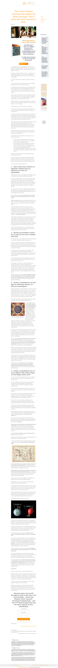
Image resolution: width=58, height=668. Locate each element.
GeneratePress (17, 665)
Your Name (23, 612)
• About (42, 16)
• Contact (47, 665)
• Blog (42, 18)
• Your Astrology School (41, 665)
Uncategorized (14, 630)
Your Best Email (24, 608)
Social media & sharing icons (23, 667)
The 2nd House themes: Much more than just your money (27, 633)
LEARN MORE (43, 108)
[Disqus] (23, 649)
